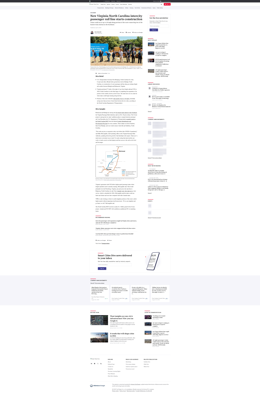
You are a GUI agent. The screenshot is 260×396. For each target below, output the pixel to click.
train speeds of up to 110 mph (121, 98)
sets (131, 191)
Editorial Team (111, 364)
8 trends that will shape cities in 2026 (122, 334)
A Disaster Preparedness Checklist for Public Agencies (161, 89)
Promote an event (156, 217)
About (109, 362)
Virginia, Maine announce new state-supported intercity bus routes (115, 228)
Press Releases (123, 4)
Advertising (128, 362)
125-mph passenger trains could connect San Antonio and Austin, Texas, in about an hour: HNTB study (162, 73)
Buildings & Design (109, 7)
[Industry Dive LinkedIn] (91, 363)
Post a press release (157, 158)
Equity (154, 7)
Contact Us (110, 366)
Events (117, 4)
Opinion (108, 4)
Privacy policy (115, 391)
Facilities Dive (107, 1)
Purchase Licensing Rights (114, 371)
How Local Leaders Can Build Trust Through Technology (160, 97)
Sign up (168, 4)
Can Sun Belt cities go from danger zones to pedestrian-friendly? (115, 234)
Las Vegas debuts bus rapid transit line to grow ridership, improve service (161, 45)
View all (149, 111)
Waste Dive (118, 1)
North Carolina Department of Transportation (112, 180)
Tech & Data (137, 7)
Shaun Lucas (111, 235)
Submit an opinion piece (131, 366)
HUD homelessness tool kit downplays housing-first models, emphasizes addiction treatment (162, 63)
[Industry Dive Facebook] (94, 363)
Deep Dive (103, 4)
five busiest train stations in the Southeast (126, 112)
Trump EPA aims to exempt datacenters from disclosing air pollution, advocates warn (157, 172)
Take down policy (131, 391)
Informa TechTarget (135, 384)
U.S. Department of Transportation (108, 69)
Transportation (100, 7)
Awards (130, 4)
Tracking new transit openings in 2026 (159, 316)
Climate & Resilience (119, 7)
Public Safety (160, 7)
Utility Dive (113, 1)
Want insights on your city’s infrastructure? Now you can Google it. (121, 318)
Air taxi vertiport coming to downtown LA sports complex (161, 53)
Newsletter (110, 369)
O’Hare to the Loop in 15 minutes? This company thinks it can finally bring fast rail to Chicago (158, 188)
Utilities (126, 7)
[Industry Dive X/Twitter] (97, 363)
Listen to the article (104, 73)
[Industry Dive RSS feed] (101, 363)
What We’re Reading (113, 376)
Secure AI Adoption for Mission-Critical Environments (161, 105)
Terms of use (123, 391)
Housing (131, 7)
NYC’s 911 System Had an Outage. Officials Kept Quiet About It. (158, 180)
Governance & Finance (146, 7)
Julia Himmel (105, 235)
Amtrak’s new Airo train (123, 191)
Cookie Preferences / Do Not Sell (144, 391)
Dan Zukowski (98, 31)
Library (113, 4)
